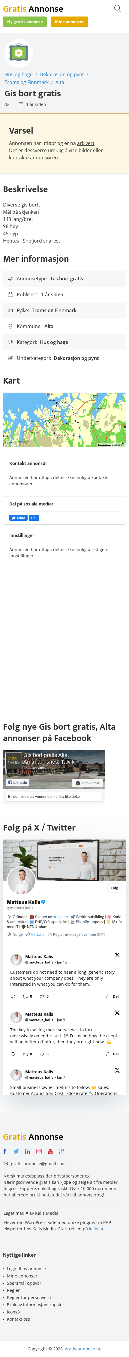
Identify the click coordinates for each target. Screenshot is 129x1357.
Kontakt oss (18, 1319)
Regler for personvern (29, 1297)
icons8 (13, 1312)
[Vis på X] (117, 956)
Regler (13, 1290)
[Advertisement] (64, 644)
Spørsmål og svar (24, 1283)
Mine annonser (22, 1276)
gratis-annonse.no (83, 1349)
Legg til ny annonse (26, 1268)
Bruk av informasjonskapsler (35, 1304)
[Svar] (13, 996)
